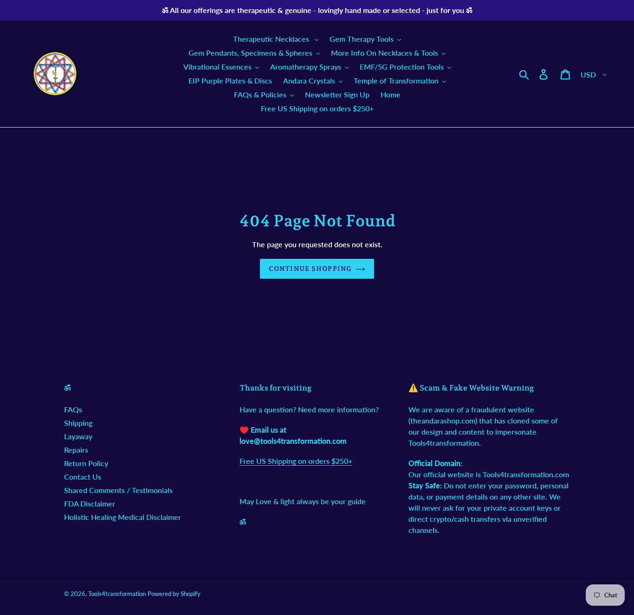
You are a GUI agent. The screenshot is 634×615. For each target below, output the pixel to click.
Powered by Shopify (174, 593)
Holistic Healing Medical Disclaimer (122, 516)
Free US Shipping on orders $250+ (295, 460)
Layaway (78, 436)
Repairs (76, 449)
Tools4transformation (117, 593)
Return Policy (86, 463)
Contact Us (82, 476)
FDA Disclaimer (89, 503)
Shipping (78, 422)
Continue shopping (310, 268)
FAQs (73, 409)
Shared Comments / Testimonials (118, 490)
